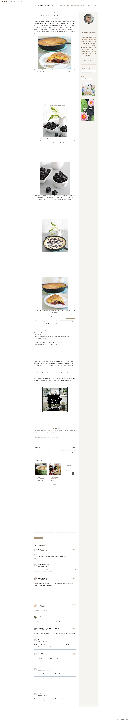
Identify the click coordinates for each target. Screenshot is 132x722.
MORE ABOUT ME (88, 60)
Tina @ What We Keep (44, 564)
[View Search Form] (130, 1)
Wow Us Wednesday (44, 437)
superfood (63, 443)
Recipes (89, 5)
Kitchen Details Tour (48, 430)
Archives (83, 76)
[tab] (53, 484)
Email (58, 533)
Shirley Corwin (42, 578)
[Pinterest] (7, 1)
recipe (57, 443)
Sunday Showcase (54, 437)
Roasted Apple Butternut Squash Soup (54, 479)
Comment (37, 515)
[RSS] (9, 1)
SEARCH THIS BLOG (86, 68)
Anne (39, 653)
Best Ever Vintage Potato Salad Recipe (40, 479)
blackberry (43, 443)
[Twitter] (11, 1)
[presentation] (41, 469)
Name (36, 533)
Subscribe (20, 1)
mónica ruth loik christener (45, 669)
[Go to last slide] (37, 473)
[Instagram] (4, 1)
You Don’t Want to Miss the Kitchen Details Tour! (42, 450)
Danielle (40, 605)
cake (48, 443)
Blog (61, 5)
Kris (39, 549)
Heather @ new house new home (47, 694)
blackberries (37, 443)
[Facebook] (2, 1)
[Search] (94, 71)
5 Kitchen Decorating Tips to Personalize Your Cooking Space (66, 450)
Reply (74, 549)
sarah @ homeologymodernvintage (47, 628)
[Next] (73, 473)
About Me (15, 1)
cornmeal (53, 443)
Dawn (39, 616)
